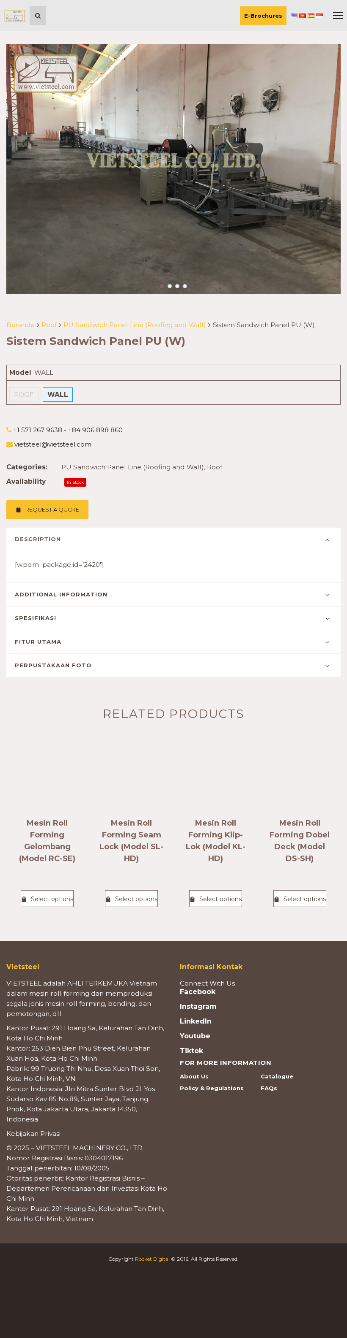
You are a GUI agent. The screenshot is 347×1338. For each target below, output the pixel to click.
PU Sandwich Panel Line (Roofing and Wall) (134, 325)
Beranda (20, 325)
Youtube (195, 1036)
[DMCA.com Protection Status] (173, 1295)
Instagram (198, 1006)
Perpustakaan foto (53, 665)
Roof (49, 325)
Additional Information (61, 594)
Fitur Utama (38, 641)
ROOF (24, 394)
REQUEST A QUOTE (52, 509)
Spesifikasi (35, 618)
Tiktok (191, 1051)
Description (38, 539)
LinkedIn (196, 1021)
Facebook (197, 992)
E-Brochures (263, 15)
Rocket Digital (152, 1259)
